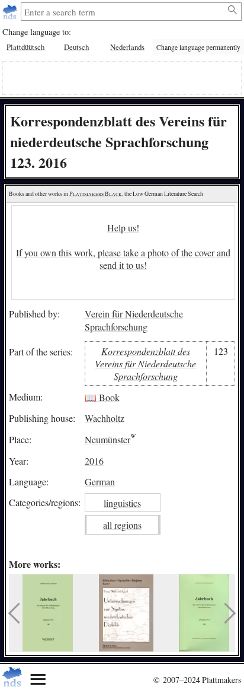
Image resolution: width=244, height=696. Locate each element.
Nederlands (127, 47)
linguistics (122, 503)
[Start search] (233, 10)
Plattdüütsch (25, 47)
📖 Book (102, 396)
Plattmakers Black (95, 194)
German (100, 481)
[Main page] (11, 11)
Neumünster (107, 439)
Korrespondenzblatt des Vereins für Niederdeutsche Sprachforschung (145, 363)
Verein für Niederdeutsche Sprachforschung (134, 320)
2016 (94, 461)
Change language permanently (198, 47)
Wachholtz (104, 418)
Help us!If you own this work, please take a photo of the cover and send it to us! (123, 246)
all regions (122, 525)
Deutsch (76, 47)
